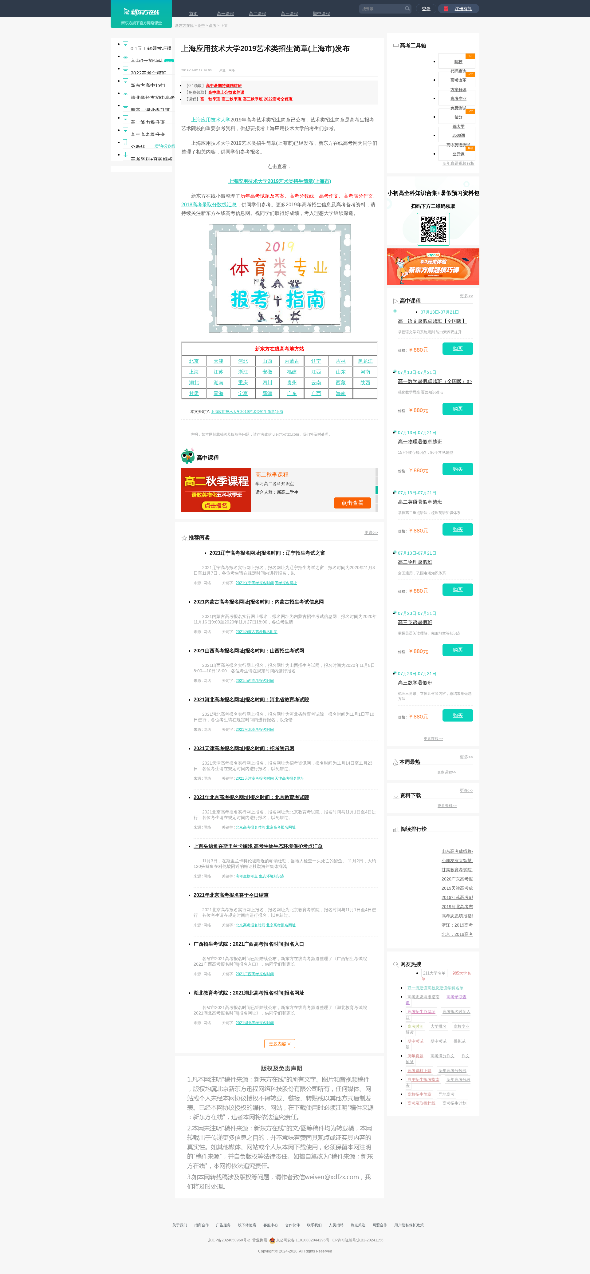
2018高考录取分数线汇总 (209, 204)
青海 (218, 393)
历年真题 (415, 1056)
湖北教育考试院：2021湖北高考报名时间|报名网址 (249, 992)
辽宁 (316, 361)
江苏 (218, 371)
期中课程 (321, 13)
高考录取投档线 (421, 1103)
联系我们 (314, 1225)
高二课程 (257, 13)
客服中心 (270, 1225)
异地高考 (446, 1094)
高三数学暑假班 (415, 682)
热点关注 (358, 1225)
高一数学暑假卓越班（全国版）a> (435, 381)
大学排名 (438, 1026)
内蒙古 (292, 361)
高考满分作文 (358, 196)
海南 (341, 393)
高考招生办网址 (421, 1011)
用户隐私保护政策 (409, 1225)
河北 (243, 361)
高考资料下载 (419, 1070)
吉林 (341, 361)
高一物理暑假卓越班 (420, 441)
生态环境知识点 (272, 876)
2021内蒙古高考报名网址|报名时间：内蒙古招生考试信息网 (259, 601)
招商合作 (201, 1225)
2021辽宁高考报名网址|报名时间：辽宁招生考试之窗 (267, 553)
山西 (267, 361)
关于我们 (179, 1225)
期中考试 (415, 1041)
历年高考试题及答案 (262, 196)
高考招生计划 (454, 1103)
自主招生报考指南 (423, 1079)
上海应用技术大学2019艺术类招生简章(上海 (247, 412)
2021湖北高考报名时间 (255, 1023)
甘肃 (194, 393)
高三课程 (289, 13)
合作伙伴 (292, 1225)
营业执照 (259, 1240)
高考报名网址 (286, 583)
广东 (292, 393)
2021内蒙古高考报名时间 (256, 632)
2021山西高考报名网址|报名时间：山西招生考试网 (249, 650)
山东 (341, 371)
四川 (267, 382)
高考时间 (415, 1026)
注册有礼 (463, 8)
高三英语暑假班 (415, 622)
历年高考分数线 (452, 1070)
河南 (365, 371)
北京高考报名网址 (281, 827)
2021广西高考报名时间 (255, 974)
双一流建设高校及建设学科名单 (435, 988)
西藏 (341, 382)
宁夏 (243, 393)
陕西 (365, 382)
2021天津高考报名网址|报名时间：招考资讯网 (244, 748)
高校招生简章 (419, 1094)
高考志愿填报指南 (423, 997)
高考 (212, 25)
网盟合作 (379, 1225)
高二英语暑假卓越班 (420, 501)
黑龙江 (365, 361)
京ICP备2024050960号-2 (229, 1240)
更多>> (371, 532)
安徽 (267, 371)
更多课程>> (433, 739)
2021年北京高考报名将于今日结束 (231, 895)
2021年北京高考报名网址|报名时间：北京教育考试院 (251, 797)
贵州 (292, 382)
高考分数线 (301, 196)
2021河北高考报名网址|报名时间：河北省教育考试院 (251, 699)
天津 (218, 361)
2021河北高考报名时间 (255, 729)
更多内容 (277, 1043)
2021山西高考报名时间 (255, 681)
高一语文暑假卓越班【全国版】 (432, 321)
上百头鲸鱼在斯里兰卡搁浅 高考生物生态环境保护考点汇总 (258, 846)
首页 (193, 13)
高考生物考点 (247, 876)
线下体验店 (247, 1225)
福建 (292, 371)
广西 (316, 393)
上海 (194, 371)
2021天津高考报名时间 (255, 778)
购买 (458, 348)
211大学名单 (434, 973)
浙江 (243, 371)
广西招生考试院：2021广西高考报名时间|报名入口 (249, 944)
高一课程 (225, 13)
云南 (316, 382)
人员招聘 (336, 1225)
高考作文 (329, 196)
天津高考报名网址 (289, 778)
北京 (194, 361)
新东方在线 (184, 25)
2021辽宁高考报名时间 (255, 583)
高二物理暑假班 (415, 562)
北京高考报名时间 (250, 827)
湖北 (194, 382)
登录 (426, 8)
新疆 (267, 393)
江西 (316, 371)
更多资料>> (447, 806)
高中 (201, 25)
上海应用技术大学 (210, 119)
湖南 (218, 382)
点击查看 (352, 503)
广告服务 (223, 1225)
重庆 (243, 382)
